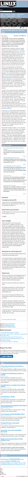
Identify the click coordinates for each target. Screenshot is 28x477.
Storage (7, 367)
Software (14, 21)
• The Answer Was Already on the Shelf (9, 332)
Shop (18, 16)
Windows (19, 26)
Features (8, 14)
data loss (4, 71)
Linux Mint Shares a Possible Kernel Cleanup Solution (13, 385)
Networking (20, 21)
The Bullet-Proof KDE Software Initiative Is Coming (12, 374)
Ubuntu (9, 26)
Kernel (6, 387)
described (8, 76)
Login (26, 27)
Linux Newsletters (11, 324)
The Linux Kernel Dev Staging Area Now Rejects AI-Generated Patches (14, 406)
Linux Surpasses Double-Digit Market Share (13, 414)
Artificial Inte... (3, 408)
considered (22, 105)
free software (16, 464)
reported (22, 52)
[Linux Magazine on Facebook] (20, 27)
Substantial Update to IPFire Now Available (12, 447)
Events (2, 461)
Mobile (18, 461)
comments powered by (9, 319)
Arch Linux (2, 398)
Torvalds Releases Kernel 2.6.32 (11, 157)
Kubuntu (4, 376)
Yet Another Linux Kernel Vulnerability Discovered (11, 431)
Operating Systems (5, 21)
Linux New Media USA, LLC (23, 476)
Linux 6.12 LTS (7, 175)
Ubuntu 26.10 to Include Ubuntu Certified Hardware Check (12, 439)
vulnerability (9, 424)
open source (22, 464)
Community (15, 458)
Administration (3, 387)
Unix (14, 26)
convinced (18, 127)
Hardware (8, 461)
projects (7, 376)
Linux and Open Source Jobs (8, 325)
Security (9, 408)
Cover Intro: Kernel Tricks (10, 185)
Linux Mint (9, 387)
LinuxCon (23, 169)
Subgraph (3, 26)
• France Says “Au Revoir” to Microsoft (9, 341)
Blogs (13, 14)
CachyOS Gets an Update (8, 397)
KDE (1, 376)
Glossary (3, 476)
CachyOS (5, 398)
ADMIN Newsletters (11, 327)
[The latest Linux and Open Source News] (23, 27)
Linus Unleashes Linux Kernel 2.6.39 (12, 166)
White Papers (21, 14)
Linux (4, 415)
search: (1, 9)
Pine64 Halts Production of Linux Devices (12, 366)
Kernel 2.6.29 (18, 51)
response (6, 110)
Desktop (2, 415)
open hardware (3, 367)
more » (24, 156)
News (2, 14)
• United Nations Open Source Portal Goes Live (11, 337)
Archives (3, 16)
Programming (5, 463)
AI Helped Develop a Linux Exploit (10, 423)
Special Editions (11, 16)
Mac (25, 23)
